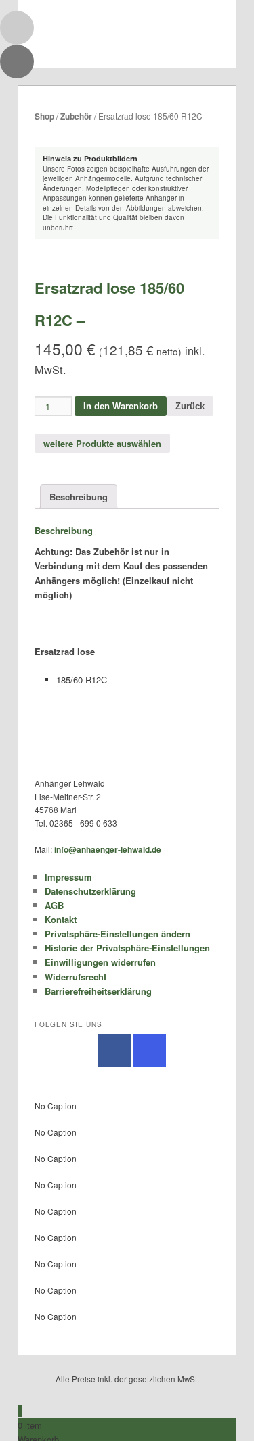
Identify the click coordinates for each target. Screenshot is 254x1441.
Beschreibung (78, 496)
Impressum (68, 876)
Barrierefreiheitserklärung (98, 991)
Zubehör (76, 116)
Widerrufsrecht (75, 976)
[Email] (17, 28)
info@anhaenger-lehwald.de (107, 849)
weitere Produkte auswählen (102, 443)
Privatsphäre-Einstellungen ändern (117, 933)
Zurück (190, 406)
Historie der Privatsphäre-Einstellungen (127, 947)
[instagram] (149, 1050)
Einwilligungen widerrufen (100, 961)
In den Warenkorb (120, 406)
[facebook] (114, 1050)
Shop (44, 116)
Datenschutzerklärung (90, 891)
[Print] (17, 61)
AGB (54, 905)
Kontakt (61, 919)
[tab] (78, 496)
